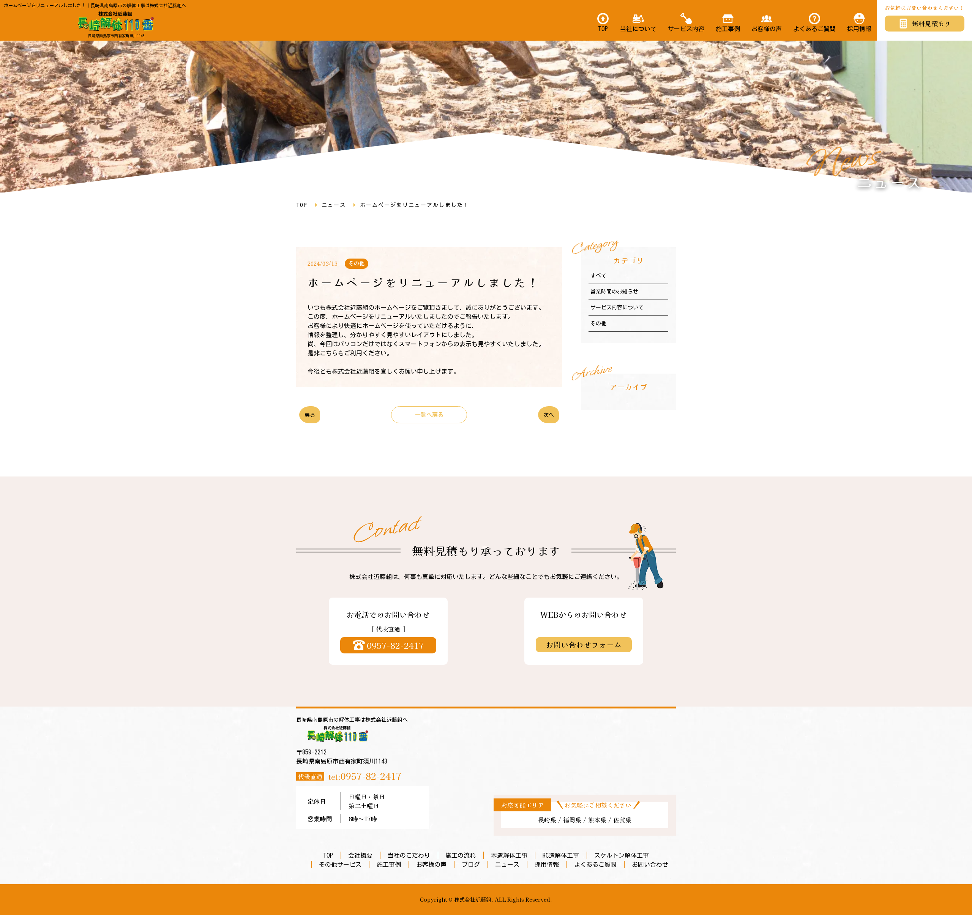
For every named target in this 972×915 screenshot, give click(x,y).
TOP (603, 29)
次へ (548, 415)
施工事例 (728, 29)
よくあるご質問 (814, 29)
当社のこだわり (409, 855)
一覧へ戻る (429, 415)
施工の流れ (460, 855)
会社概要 (360, 855)
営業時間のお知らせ (614, 291)
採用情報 (859, 29)
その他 (598, 323)
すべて (598, 275)
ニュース (334, 205)
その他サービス (340, 864)
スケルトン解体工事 (621, 855)
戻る (310, 415)
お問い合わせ (650, 864)
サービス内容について (617, 307)
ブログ (471, 864)
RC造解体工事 (561, 855)
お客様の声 (766, 29)
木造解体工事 (509, 855)
